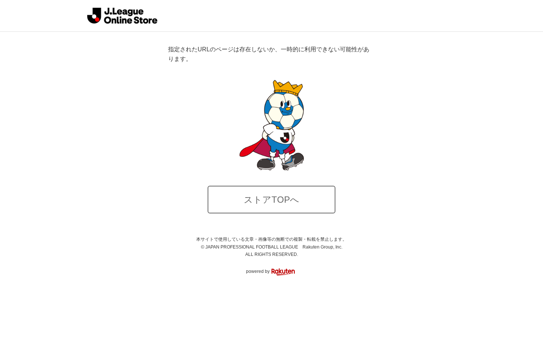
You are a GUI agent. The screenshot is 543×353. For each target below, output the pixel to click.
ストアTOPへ (271, 200)
